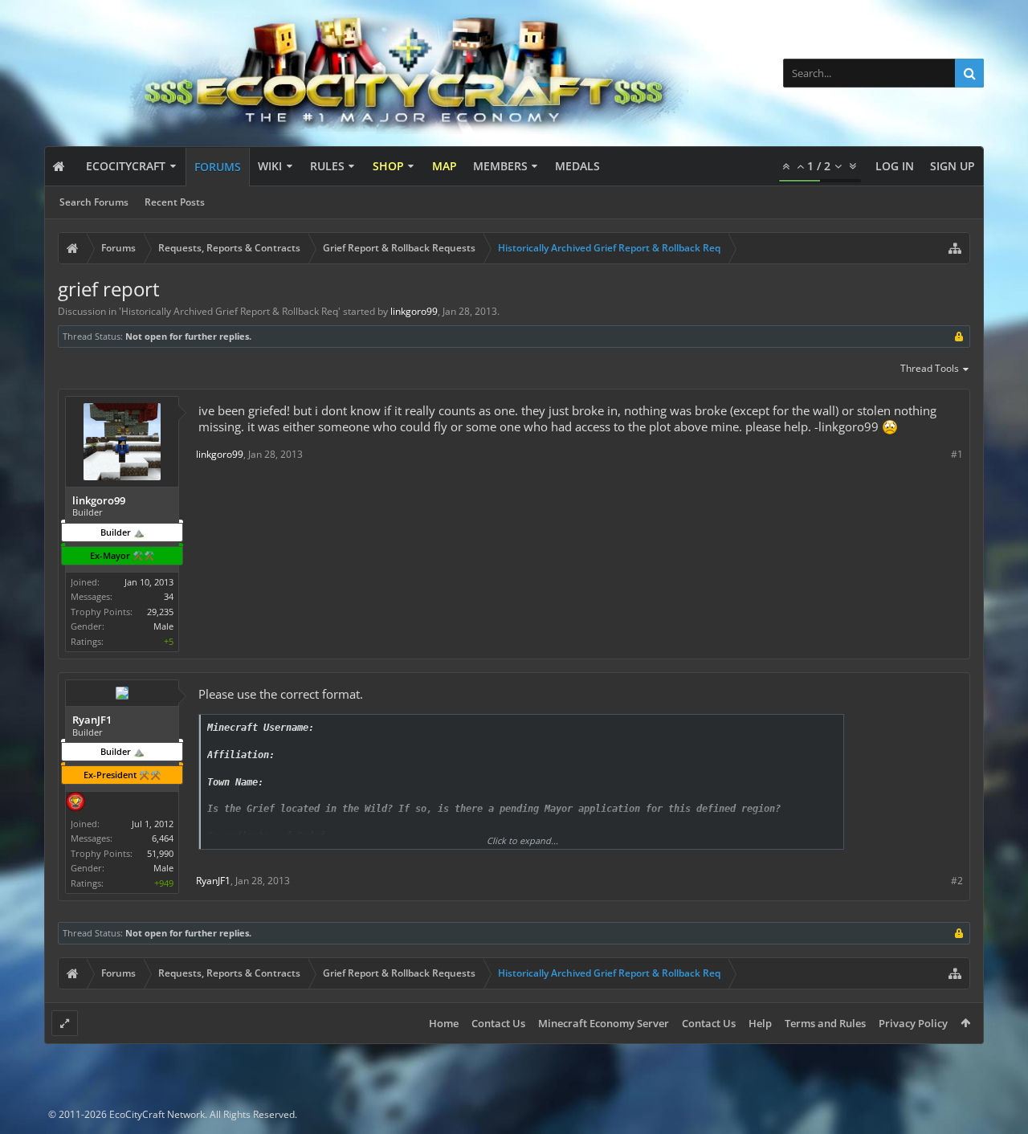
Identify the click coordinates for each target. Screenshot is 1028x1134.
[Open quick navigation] (954, 248)
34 (168, 596)
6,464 (162, 838)
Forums (217, 166)
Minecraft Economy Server (603, 1023)
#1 (957, 454)
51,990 (160, 853)
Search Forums (93, 202)
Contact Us (498, 1023)
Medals (577, 165)
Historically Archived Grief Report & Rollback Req (229, 311)
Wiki (270, 165)
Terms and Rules (825, 1023)
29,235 (160, 612)
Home (444, 1023)
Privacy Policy (913, 1023)
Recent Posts (175, 202)
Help (760, 1023)
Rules (327, 165)
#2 (957, 881)
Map (444, 165)
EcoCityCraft (125, 165)
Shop (388, 165)
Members (500, 165)
